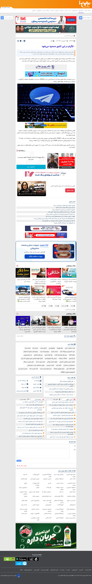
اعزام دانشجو (24, 479)
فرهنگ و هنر (46, 11)
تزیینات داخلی (36, 505)
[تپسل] (17, 151)
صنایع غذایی (48, 505)
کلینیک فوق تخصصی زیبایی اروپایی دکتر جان (32, 358)
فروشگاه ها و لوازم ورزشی (58, 502)
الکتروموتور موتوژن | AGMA (68, 372)
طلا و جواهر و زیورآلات (36, 484)
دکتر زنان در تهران (71, 501)
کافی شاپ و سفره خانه (47, 502)
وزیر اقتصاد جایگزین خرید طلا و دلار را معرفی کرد (30, 413)
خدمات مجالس (47, 514)
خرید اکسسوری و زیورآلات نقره (67, 352)
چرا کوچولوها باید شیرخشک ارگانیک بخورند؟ (64, 223)
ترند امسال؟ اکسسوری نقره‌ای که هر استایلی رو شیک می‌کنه (60, 214)
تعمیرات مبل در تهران (34, 492)
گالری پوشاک (36, 475)
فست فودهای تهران (46, 496)
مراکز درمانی (72, 492)
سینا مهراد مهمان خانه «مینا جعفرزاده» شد (32, 433)
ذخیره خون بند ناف (40, 362)
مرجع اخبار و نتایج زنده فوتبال (31, 352)
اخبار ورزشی (75, 11)
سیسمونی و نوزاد (23, 488)
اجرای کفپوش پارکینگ (59, 369)
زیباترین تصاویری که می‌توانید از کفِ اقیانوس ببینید (61, 389)
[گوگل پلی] (21, 559)
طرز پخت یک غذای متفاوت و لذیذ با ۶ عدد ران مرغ (30, 427)
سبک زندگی (68, 11)
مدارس (49, 483)
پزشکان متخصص (71, 496)
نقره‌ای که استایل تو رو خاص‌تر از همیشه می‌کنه (63, 210)
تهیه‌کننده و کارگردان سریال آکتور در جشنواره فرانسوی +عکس (60, 385)
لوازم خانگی (24, 501)
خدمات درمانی (60, 483)
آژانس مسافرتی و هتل (35, 519)
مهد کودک (48, 488)
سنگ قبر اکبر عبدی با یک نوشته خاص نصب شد (61, 418)
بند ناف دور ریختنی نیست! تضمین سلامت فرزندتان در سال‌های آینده (58, 221)
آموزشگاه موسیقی (59, 514)
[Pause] (48, 168)
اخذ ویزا (25, 475)
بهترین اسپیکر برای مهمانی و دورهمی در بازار (64, 205)
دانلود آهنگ (72, 355)
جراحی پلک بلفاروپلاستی (51, 358)
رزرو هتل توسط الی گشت (61, 355)
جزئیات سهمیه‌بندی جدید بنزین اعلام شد (33, 419)
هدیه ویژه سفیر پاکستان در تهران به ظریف (63, 415)
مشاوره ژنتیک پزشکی (52, 362)
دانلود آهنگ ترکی (70, 369)
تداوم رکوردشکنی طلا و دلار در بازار (34, 405)
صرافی (25, 483)
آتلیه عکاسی (48, 518)
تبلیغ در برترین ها (45, 570)
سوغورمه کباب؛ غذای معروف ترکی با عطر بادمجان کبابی (30, 416)
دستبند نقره (35, 348)
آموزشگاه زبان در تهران (59, 510)
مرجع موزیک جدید (44, 352)
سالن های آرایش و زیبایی (70, 476)
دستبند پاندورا (54, 352)
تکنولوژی (39, 11)
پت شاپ (61, 492)
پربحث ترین (23, 399)
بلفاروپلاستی (52, 348)
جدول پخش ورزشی (21, 391)
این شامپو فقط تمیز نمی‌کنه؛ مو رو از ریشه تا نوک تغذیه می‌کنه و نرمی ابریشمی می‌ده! (54, 218)
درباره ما (68, 570)
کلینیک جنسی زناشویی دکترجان (67, 362)
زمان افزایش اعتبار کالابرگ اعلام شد (34, 424)
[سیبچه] (33, 559)
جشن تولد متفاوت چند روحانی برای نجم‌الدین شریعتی (62, 409)
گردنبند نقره (27, 348)
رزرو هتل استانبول (38, 355)
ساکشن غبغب (43, 348)
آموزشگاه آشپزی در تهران (46, 476)
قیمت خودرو (36, 384)
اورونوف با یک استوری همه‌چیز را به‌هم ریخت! (62, 429)
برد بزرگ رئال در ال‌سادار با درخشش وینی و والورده (61, 395)
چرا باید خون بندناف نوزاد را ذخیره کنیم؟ (65, 207)
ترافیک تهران (36, 388)
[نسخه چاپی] (18, 41)
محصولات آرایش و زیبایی (71, 489)
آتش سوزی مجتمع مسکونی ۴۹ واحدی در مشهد (62, 412)
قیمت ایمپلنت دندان (70, 348)
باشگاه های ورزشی (59, 496)
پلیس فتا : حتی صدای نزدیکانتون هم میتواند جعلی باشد (61, 212)
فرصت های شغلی (54, 570)
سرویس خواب (35, 496)
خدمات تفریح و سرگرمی (23, 493)
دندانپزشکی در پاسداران (69, 365)
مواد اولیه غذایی (48, 355)
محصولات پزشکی (59, 479)
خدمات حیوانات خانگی (59, 489)
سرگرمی (34, 11)
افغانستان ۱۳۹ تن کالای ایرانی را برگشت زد (33, 402)
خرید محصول (70, 190)
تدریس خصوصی (47, 479)
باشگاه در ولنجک (63, 358)
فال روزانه (24, 388)
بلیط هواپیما (60, 348)
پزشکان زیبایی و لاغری (71, 515)
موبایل (25, 496)
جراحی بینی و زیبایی (70, 518)
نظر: (74, 450)
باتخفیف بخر (31, 167)
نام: (74, 446)
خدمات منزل (24, 505)
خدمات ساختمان (35, 509)
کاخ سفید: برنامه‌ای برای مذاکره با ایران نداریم (63, 402)
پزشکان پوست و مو (58, 475)
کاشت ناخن (72, 479)
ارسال (18, 460)
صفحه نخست (87, 11)
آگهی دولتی (36, 570)
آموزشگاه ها (60, 505)
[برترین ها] (85, 4)
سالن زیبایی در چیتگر (29, 362)
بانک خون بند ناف (33, 369)
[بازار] (9, 559)
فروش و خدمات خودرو (23, 510)
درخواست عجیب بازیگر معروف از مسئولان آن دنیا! (61, 405)
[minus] (20, 41)
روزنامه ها (36, 381)
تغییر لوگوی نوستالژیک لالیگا (66, 381)
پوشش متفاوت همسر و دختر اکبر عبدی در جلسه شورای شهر (61, 433)
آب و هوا (23, 384)
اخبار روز (81, 11)
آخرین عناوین (69, 399)
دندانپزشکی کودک (71, 509)
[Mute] (51, 168)
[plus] (24, 41)
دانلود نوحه (58, 365)
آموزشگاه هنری (59, 518)
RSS (21, 570)
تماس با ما (62, 570)
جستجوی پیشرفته (28, 570)
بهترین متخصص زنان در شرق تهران (35, 365)
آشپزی (57, 11)
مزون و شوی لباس (34, 479)
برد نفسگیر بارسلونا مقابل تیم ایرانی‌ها (64, 392)
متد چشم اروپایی (28, 355)
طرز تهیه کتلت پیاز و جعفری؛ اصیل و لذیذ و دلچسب (30, 422)
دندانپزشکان (72, 505)
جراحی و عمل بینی (22, 369)
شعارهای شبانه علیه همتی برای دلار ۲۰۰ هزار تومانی (61, 422)
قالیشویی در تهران (35, 514)
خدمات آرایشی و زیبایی (71, 484)
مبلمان (37, 488)
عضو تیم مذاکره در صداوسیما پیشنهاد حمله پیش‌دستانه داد (63, 425)
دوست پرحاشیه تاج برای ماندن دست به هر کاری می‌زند (61, 438)
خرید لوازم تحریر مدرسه (45, 369)
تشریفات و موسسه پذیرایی (46, 510)
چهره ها (62, 11)
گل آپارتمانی (72, 358)
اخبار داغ (55, 399)
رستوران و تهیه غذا (46, 492)
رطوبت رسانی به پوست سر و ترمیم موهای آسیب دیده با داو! (60, 216)
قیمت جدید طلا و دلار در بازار (36, 430)
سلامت (52, 11)
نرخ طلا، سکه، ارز (22, 381)
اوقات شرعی (36, 391)
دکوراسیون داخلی (35, 501)
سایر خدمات (24, 514)
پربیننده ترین (38, 399)
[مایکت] (21, 564)
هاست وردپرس (50, 365)
